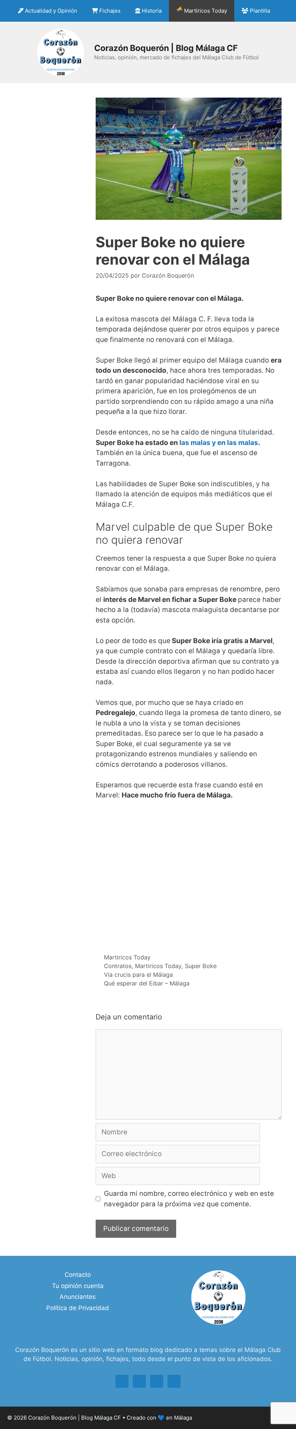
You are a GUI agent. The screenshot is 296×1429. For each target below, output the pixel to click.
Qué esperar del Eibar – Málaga (147, 983)
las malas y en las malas (218, 442)
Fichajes (109, 10)
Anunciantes (78, 1296)
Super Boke (201, 966)
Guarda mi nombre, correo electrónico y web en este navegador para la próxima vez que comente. (189, 1198)
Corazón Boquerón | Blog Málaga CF (166, 48)
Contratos (117, 966)
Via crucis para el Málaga (138, 974)
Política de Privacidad (77, 1308)
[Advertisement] (189, 876)
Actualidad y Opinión (50, 10)
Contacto (78, 1274)
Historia (151, 10)
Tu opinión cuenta (78, 1285)
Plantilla (259, 10)
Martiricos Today (205, 10)
